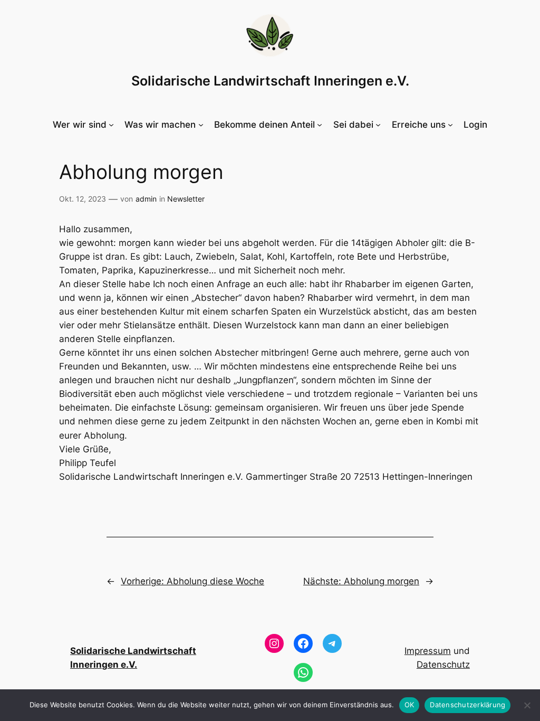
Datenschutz (443, 664)
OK (409, 704)
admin (146, 198)
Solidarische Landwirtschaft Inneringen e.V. (270, 81)
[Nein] (527, 705)
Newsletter (186, 198)
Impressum (427, 651)
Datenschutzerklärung (467, 704)
